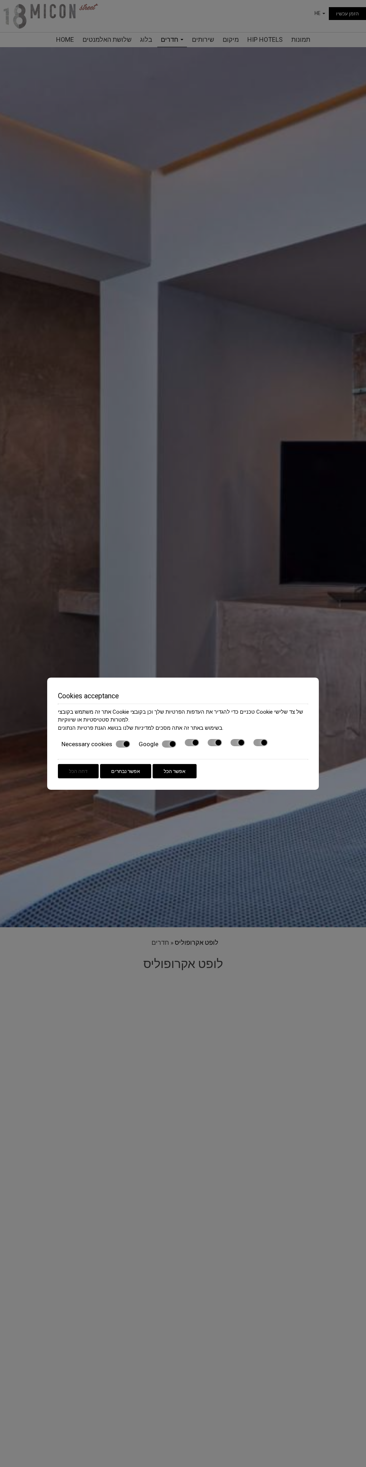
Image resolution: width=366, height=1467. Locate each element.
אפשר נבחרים (125, 771)
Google (148, 744)
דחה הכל (78, 771)
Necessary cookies (86, 744)
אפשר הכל (175, 771)
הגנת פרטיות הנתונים (82, 727)
